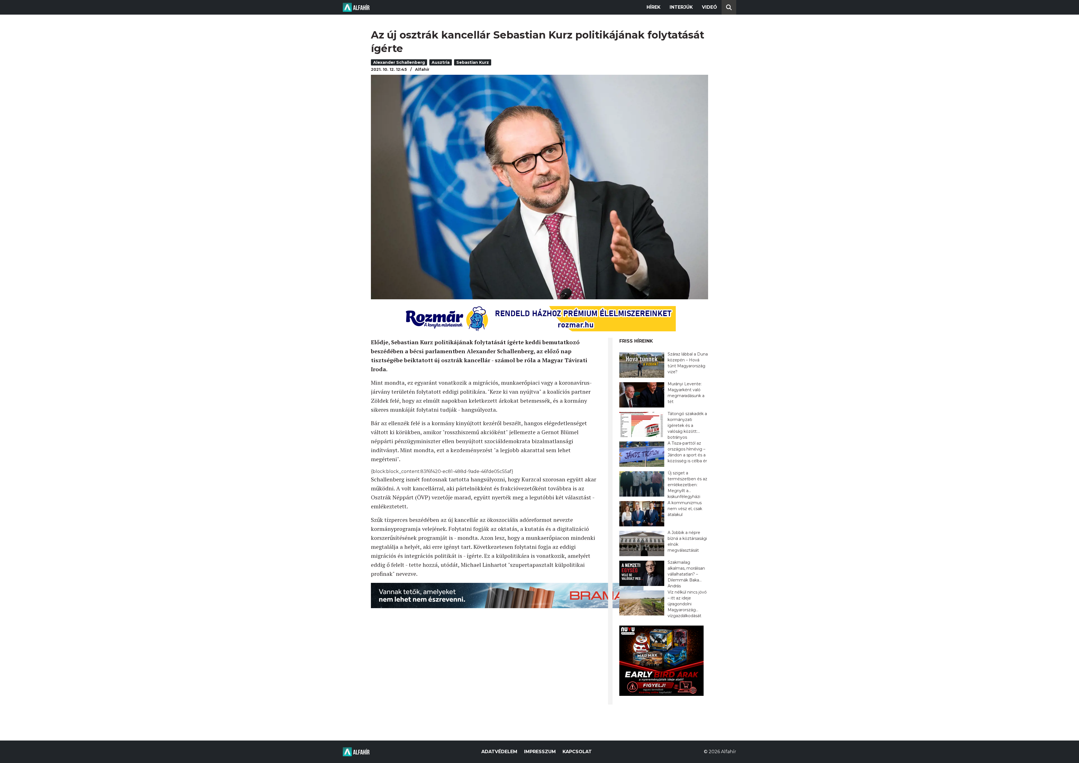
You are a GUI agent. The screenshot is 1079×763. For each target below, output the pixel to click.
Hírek (654, 7)
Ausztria (441, 62)
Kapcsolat (577, 751)
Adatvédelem (499, 751)
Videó (709, 7)
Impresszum (540, 751)
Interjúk (681, 7)
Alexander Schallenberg (399, 62)
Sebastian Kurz (472, 62)
